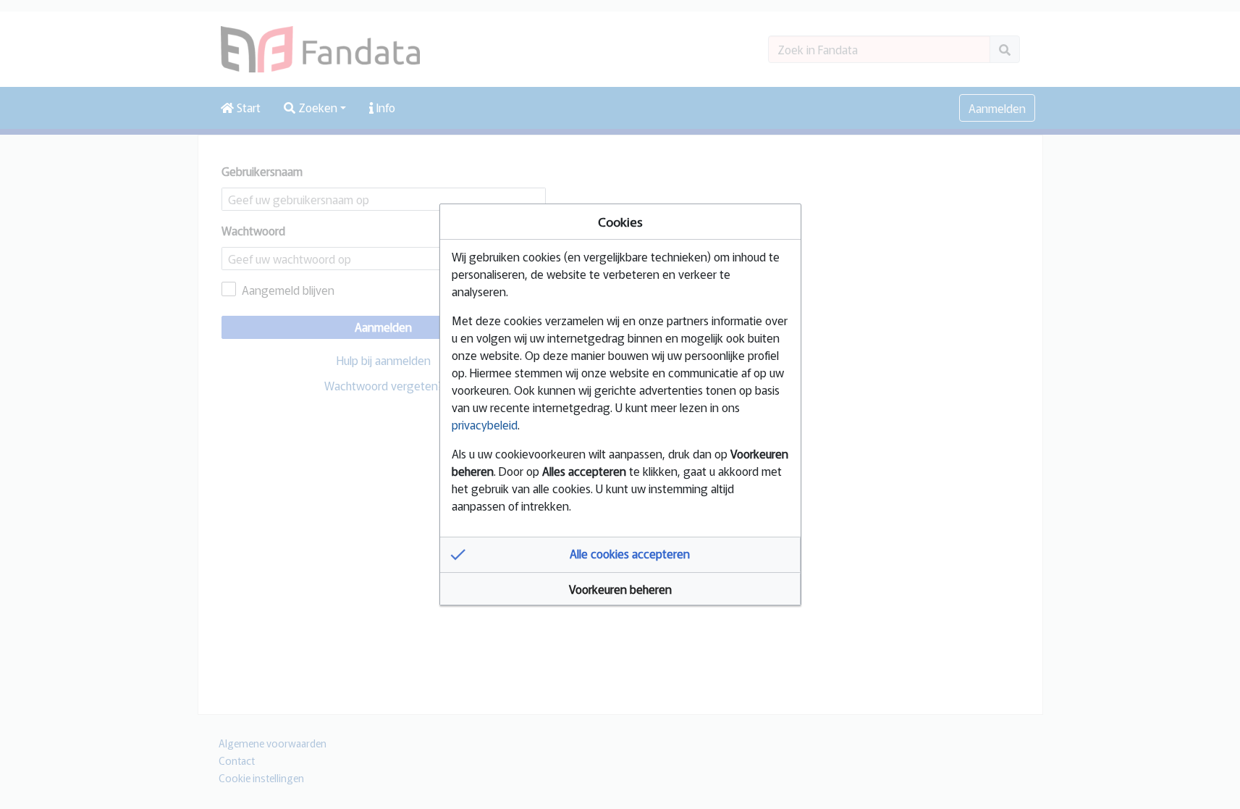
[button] (620, 554)
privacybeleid (485, 424)
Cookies (620, 221)
